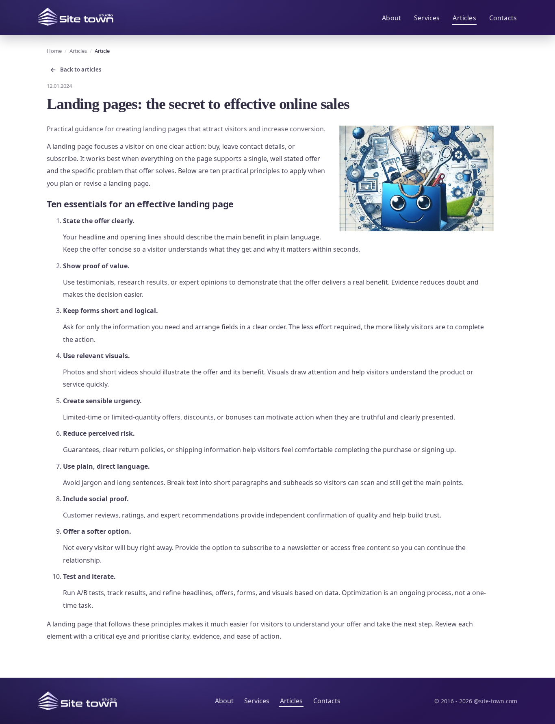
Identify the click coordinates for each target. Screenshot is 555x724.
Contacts (503, 17)
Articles (464, 17)
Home (54, 50)
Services (427, 17)
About (391, 17)
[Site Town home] (75, 17)
